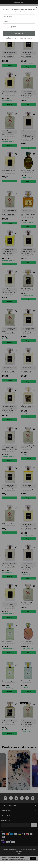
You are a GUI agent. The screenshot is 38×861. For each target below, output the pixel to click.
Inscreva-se (19, 33)
